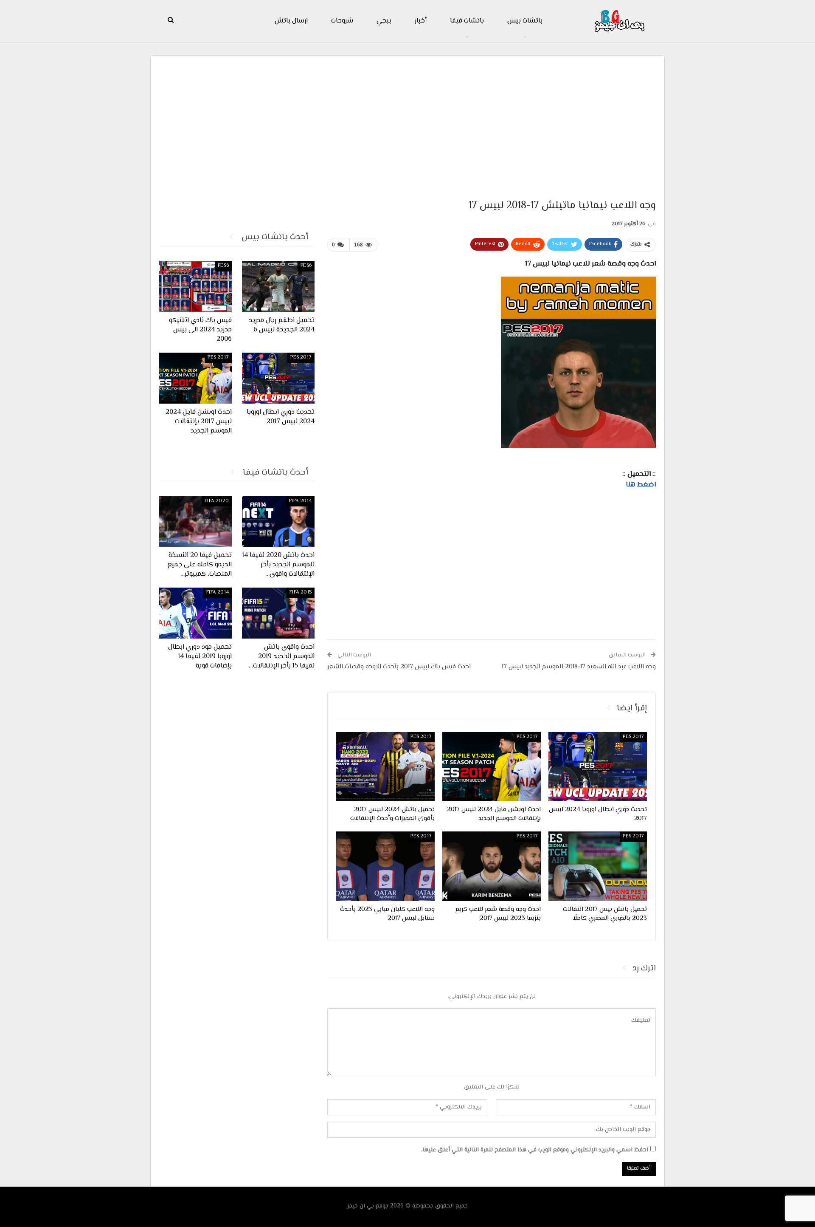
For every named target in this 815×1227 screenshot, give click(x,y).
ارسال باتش (291, 21)
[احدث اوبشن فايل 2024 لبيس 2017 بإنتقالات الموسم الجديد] (491, 766)
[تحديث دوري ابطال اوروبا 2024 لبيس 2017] (597, 766)
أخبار (421, 21)
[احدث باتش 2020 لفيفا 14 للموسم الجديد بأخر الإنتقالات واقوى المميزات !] (278, 521)
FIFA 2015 (300, 592)
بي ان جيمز (360, 1206)
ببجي (384, 21)
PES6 (306, 266)
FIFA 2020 (217, 501)
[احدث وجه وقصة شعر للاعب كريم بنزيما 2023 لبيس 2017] (491, 865)
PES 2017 (633, 737)
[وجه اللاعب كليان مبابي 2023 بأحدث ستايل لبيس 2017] (385, 865)
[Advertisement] (407, 123)
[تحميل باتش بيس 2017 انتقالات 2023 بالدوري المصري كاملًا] (597, 865)
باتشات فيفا (467, 21)
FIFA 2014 (300, 501)
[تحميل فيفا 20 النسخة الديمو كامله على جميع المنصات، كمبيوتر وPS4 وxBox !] (195, 521)
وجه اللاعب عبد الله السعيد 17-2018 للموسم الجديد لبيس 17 (579, 667)
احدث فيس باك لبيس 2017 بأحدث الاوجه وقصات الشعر (399, 667)
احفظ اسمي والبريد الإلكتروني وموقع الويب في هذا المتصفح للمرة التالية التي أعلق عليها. (534, 1150)
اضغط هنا (641, 484)
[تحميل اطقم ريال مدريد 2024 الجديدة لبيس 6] (278, 286)
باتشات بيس (524, 21)
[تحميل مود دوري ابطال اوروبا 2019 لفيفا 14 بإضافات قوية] (195, 613)
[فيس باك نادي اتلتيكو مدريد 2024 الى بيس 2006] (195, 286)
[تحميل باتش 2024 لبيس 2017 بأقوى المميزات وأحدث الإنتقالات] (385, 766)
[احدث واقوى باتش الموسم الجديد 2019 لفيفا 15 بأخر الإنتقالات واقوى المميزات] (278, 613)
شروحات (342, 21)
